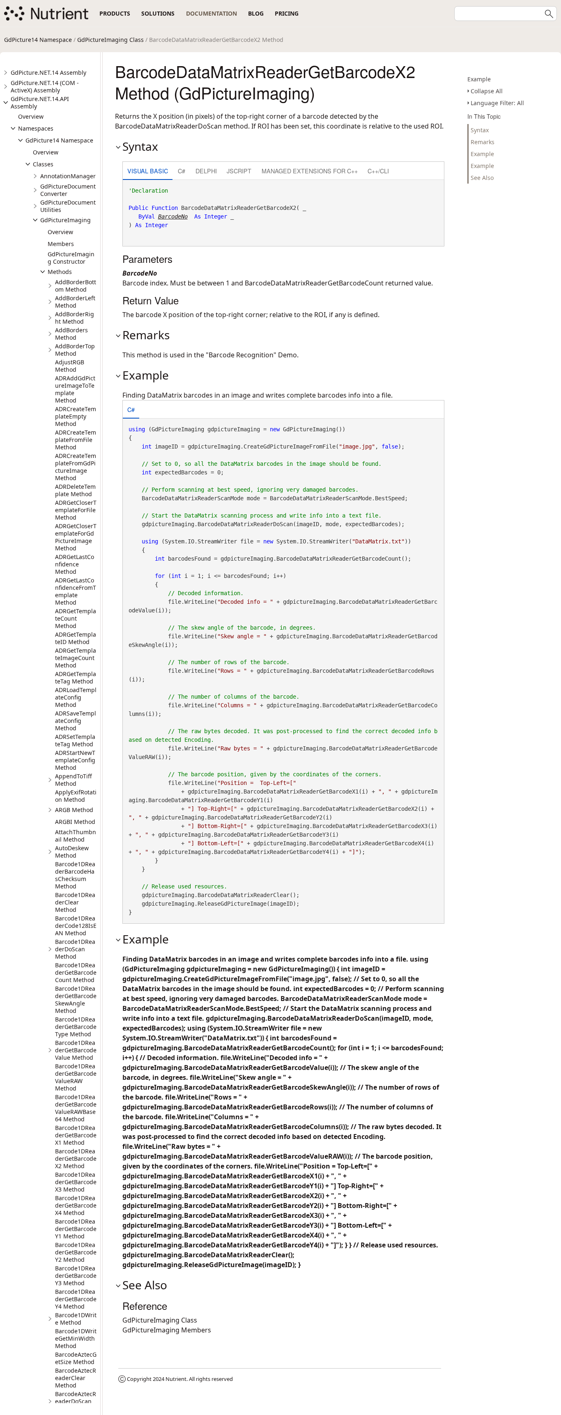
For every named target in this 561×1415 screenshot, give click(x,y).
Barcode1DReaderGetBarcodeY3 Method (76, 1275)
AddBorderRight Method (74, 317)
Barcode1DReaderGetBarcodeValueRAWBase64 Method (76, 1108)
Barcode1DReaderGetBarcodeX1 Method (76, 1135)
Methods (60, 272)
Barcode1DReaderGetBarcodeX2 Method (76, 1158)
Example (479, 79)
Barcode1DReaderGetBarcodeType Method (76, 1026)
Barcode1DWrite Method (76, 1318)
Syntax (480, 130)
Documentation (211, 13)
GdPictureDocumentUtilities (68, 206)
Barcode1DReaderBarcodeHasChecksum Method (75, 875)
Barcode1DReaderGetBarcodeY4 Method (76, 1299)
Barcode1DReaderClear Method (75, 902)
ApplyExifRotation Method (76, 795)
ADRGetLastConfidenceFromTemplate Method (75, 591)
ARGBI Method (75, 822)
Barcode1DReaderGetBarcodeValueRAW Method (76, 1077)
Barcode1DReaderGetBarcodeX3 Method (76, 1182)
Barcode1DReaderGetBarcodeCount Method (76, 972)
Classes (43, 164)
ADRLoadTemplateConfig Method (76, 697)
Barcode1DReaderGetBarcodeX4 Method (76, 1205)
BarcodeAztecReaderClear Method (75, 1378)
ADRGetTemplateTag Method (75, 677)
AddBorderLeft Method (75, 301)
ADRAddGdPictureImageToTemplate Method (75, 389)
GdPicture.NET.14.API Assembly (40, 102)
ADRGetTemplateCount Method (75, 618)
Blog (256, 13)
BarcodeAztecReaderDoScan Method (75, 1401)
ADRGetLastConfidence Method (74, 564)
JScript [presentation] (239, 170)
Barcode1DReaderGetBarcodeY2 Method (76, 1252)
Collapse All (487, 91)
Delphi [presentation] (206, 170)
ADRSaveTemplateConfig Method (75, 720)
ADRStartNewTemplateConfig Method (75, 760)
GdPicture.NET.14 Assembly (48, 72)
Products (114, 13)
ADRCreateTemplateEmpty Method (75, 416)
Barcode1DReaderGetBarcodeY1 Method (76, 1228)
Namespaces (35, 128)
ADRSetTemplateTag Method (75, 740)
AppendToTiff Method (73, 779)
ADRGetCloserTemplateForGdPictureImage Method (76, 537)
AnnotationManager (68, 176)
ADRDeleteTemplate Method (75, 490)
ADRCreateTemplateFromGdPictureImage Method (75, 467)
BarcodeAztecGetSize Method (76, 1358)
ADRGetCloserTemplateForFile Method (76, 510)
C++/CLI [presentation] (378, 170)
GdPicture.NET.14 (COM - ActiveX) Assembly (45, 86)
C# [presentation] (181, 170)
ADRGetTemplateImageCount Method (75, 658)
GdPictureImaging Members (166, 1329)
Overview (31, 116)
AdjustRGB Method (69, 365)
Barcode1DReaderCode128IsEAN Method (76, 925)
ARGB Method (74, 810)
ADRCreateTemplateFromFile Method (75, 439)
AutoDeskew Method (72, 851)
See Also (482, 178)
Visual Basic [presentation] (147, 170)
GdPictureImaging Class (110, 40)
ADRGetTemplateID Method (75, 638)
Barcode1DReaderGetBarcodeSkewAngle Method (76, 1000)
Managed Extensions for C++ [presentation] (310, 170)
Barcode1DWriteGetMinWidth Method (76, 1338)
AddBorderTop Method (75, 349)
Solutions (158, 13)
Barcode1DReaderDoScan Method (75, 949)
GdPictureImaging (65, 220)
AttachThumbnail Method (75, 835)
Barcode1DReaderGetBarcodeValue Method (76, 1050)
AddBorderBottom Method (75, 285)
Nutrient (176, 1379)
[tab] (147, 171)
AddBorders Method (71, 333)
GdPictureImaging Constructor (71, 257)
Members (61, 244)
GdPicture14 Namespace (38, 40)
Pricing (287, 13)
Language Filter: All (497, 103)
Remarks (482, 142)
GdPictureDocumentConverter (68, 190)
